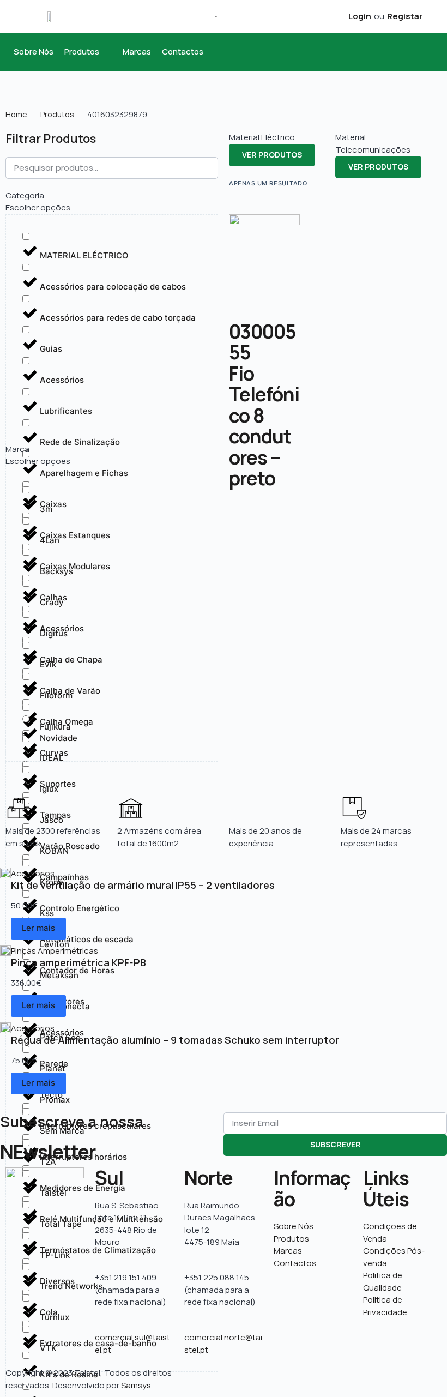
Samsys (136, 1385)
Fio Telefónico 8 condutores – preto (264, 426)
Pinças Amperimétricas (54, 950)
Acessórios (33, 873)
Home (16, 114)
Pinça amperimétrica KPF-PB (78, 962)
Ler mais (38, 928)
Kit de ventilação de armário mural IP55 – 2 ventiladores (143, 885)
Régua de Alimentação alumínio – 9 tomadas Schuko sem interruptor (175, 1039)
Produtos (57, 114)
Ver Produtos (272, 154)
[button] (88, 52)
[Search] (212, 16)
